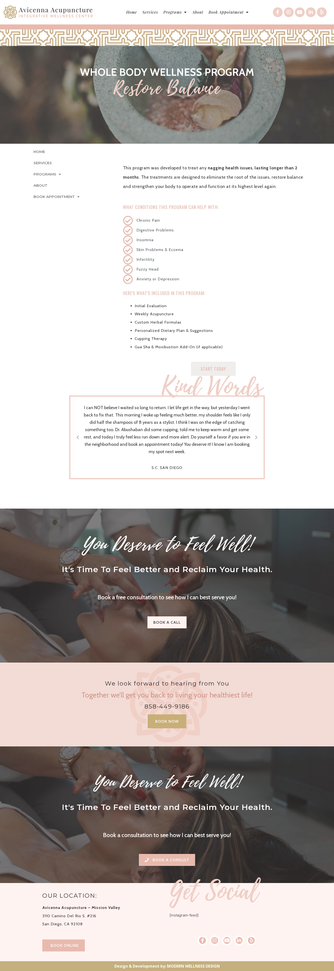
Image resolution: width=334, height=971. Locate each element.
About (197, 12)
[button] (77, 437)
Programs (172, 12)
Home (131, 12)
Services (150, 12)
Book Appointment (226, 12)
